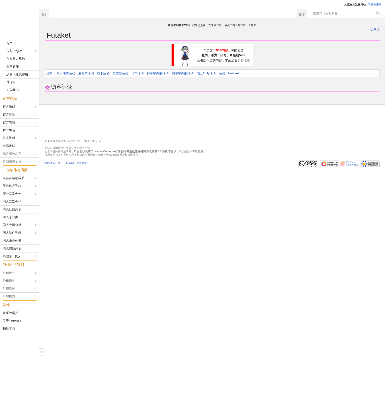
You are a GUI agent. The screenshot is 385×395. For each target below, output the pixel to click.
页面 (44, 14)
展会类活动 (86, 73)
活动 (222, 73)
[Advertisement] (19, 364)
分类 (49, 73)
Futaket (233, 73)
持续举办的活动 (158, 73)
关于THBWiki (66, 163)
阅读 (302, 14)
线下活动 (103, 73)
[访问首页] (19, 18)
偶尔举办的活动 (183, 73)
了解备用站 (374, 4)
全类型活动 (120, 73)
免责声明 (81, 163)
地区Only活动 (206, 73)
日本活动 (137, 73)
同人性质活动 (65, 73)
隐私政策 (50, 163)
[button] (42, 352)
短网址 (375, 29)
